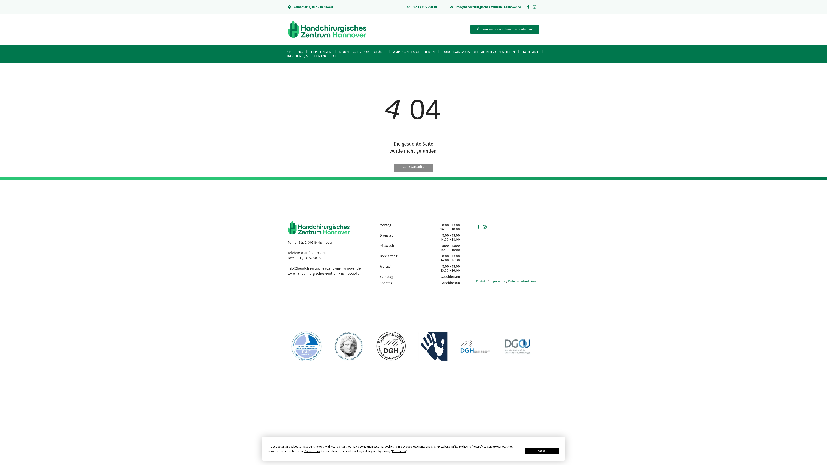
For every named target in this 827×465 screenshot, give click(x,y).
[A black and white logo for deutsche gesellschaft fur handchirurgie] (391, 346)
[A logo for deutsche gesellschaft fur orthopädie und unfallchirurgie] (517, 346)
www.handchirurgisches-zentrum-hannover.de (323, 273)
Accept (542, 451)
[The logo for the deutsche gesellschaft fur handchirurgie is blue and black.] (475, 346)
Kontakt (481, 281)
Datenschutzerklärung (523, 281)
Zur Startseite (413, 167)
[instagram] (534, 7)
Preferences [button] (399, 451)
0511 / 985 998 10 (314, 253)
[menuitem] (295, 52)
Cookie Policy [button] (312, 451)
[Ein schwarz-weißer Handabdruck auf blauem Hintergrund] (433, 346)
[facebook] (528, 7)
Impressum (497, 281)
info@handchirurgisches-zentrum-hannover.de (324, 268)
